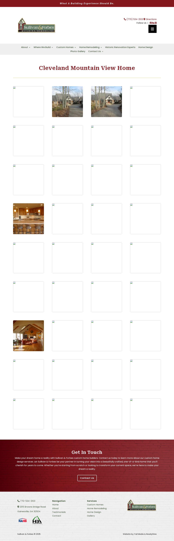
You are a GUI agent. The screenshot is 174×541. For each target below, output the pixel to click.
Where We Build (42, 47)
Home (55, 504)
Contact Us (94, 51)
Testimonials (59, 512)
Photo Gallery (77, 51)
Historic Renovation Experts (120, 47)
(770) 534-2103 (134, 19)
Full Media (139, 534)
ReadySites (151, 534)
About (24, 47)
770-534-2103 (27, 501)
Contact (56, 515)
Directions (151, 19)
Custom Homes (65, 47)
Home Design (145, 47)
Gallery (91, 515)
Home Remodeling (89, 47)
